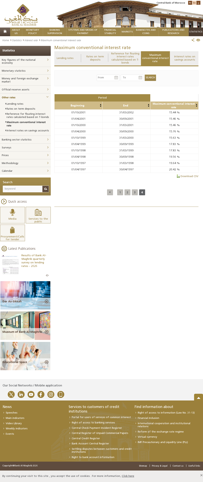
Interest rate (31, 40)
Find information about (154, 407)
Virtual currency (147, 437)
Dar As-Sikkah (12, 301)
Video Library (14, 423)
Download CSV (189, 176)
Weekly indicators (17, 428)
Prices (5, 155)
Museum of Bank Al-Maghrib (22, 332)
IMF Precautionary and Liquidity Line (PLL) (163, 442)
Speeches (11, 413)
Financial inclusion (148, 418)
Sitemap (143, 466)
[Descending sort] (100, 106)
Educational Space (14, 362)
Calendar (7, 171)
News (7, 407)
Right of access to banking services (93, 422)
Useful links (194, 466)
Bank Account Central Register (90, 443)
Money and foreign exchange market (20, 80)
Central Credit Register (86, 438)
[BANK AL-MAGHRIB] (21, 14)
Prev (46, 275)
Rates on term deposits (95, 58)
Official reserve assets (15, 89)
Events (10, 434)
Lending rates (65, 58)
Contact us (177, 466)
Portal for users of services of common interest (101, 417)
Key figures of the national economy (18, 62)
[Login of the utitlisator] (100, 104)
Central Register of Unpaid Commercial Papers (100, 433)
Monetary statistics (14, 71)
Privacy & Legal (160, 466)
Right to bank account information (93, 457)
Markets (127, 32)
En (194, 2)
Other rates (8, 97)
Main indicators (15, 418)
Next (47, 275)
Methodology (10, 163)
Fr (190, 2)
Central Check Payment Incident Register (97, 428)
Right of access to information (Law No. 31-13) (166, 413)
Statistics (16, 40)
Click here (128, 476)
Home (5, 40)
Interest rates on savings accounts (184, 58)
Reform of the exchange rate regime (161, 432)
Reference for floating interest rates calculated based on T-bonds (125, 58)
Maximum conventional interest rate (155, 58)
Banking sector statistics (17, 140)
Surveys (6, 147)
